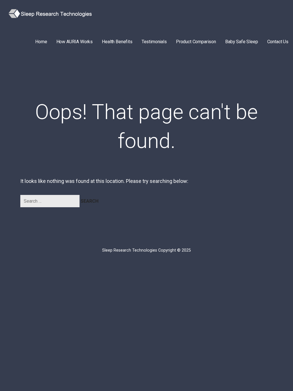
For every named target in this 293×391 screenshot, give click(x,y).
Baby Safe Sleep (241, 41)
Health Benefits (117, 41)
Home (41, 41)
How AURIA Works (74, 41)
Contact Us (277, 41)
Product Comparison (196, 41)
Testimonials (154, 41)
